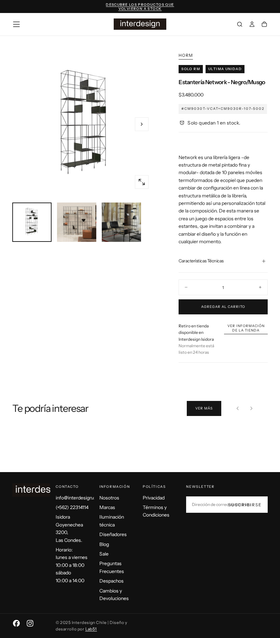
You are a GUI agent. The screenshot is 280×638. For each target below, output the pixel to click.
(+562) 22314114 (72, 507)
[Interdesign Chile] (39, 490)
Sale (104, 554)
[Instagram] (30, 623)
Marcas (107, 507)
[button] (16, 24)
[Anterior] (238, 408)
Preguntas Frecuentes (111, 567)
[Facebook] (16, 623)
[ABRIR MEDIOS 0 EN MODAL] (142, 182)
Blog (104, 544)
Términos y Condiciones (156, 511)
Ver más (204, 408)
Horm (186, 55)
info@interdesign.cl (75, 498)
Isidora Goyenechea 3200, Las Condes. (69, 528)
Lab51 (91, 629)
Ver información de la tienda (246, 328)
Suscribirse (245, 504)
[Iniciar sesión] (252, 25)
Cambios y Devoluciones (114, 594)
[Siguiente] (251, 408)
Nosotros (109, 498)
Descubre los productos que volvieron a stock (140, 6)
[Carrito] (264, 25)
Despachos (111, 581)
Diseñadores (113, 534)
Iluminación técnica (111, 521)
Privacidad (154, 498)
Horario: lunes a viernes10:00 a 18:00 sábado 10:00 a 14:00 (71, 565)
